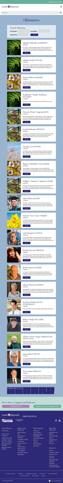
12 (10, 392)
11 (50, 390)
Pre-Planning (5, 430)
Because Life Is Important (21, 436)
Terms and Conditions (52, 473)
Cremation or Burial (23, 439)
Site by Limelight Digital (56, 480)
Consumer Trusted (54, 452)
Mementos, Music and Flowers (37, 435)
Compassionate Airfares (53, 440)
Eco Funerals (21, 441)
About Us (51, 450)
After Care (51, 443)
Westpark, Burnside (7, 438)
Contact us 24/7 (15, 406)
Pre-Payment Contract (10, 473)
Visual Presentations (38, 438)
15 (34, 392)
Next (42, 392)
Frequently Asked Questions (53, 460)
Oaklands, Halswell (7, 440)
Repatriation (21, 454)
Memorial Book (37, 444)
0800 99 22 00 (56, 2)
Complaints (20, 473)
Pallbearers (36, 430)
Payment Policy (35, 475)
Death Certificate (53, 436)
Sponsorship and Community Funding (54, 465)
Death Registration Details (31, 473)
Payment (51, 438)
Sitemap (43, 475)
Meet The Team (53, 454)
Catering (35, 442)
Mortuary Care (21, 448)
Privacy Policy (42, 473)
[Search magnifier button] (61, 13)
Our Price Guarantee (52, 457)
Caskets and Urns (22, 443)
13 (18, 392)
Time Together (21, 450)
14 (26, 392)
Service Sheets (37, 432)
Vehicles (35, 440)
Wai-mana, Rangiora (7, 442)
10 (42, 390)
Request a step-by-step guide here (47, 406)
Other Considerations (21, 446)
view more (27, 52)
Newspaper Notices (23, 452)
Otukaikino (52, 463)
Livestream (36, 446)
